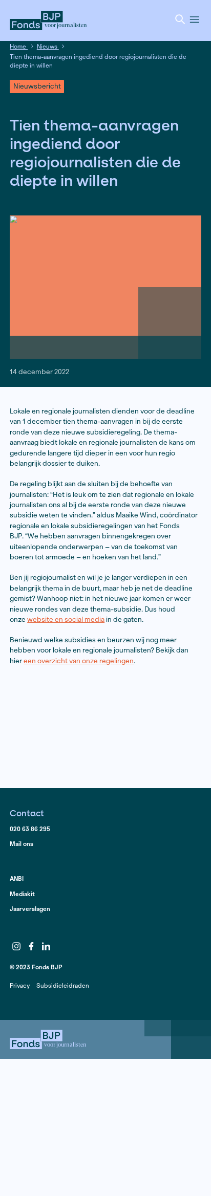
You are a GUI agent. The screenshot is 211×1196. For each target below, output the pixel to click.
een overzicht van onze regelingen (79, 661)
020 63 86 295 (30, 829)
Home (19, 46)
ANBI (17, 878)
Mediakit (22, 894)
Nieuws (48, 46)
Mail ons (21, 843)
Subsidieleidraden (62, 985)
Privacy (20, 985)
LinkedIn (46, 946)
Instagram (16, 946)
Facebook (31, 946)
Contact (27, 813)
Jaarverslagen (30, 908)
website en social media (65, 619)
